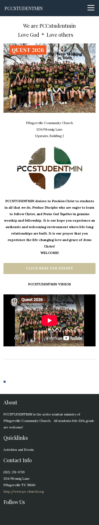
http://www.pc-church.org (23, 491)
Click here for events (49, 268)
